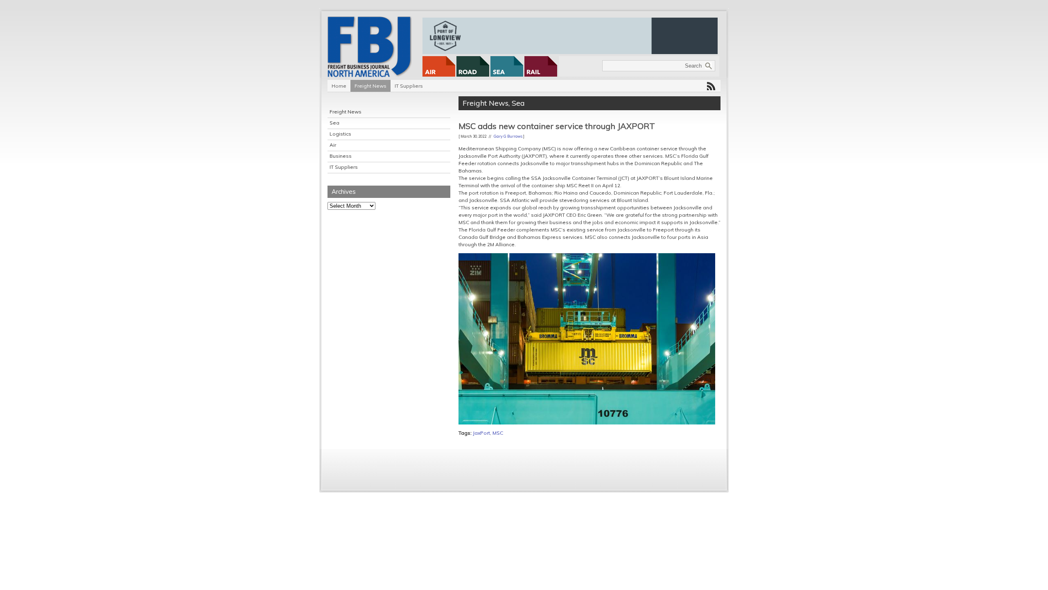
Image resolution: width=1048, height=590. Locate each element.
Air (333, 145)
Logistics (340, 134)
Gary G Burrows (508, 136)
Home (339, 86)
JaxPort (481, 433)
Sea (334, 123)
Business (341, 156)
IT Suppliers (409, 86)
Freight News (370, 86)
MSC (497, 433)
